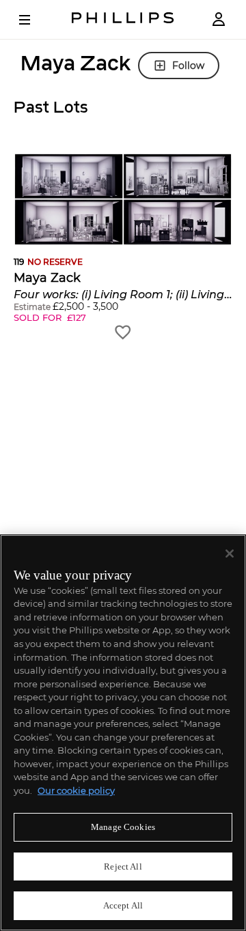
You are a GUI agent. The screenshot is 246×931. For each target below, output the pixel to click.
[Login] (218, 19)
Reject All (122, 866)
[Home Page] (123, 19)
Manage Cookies (123, 827)
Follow (188, 65)
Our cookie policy (76, 790)
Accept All (123, 905)
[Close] (230, 554)
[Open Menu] (34, 20)
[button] (123, 247)
